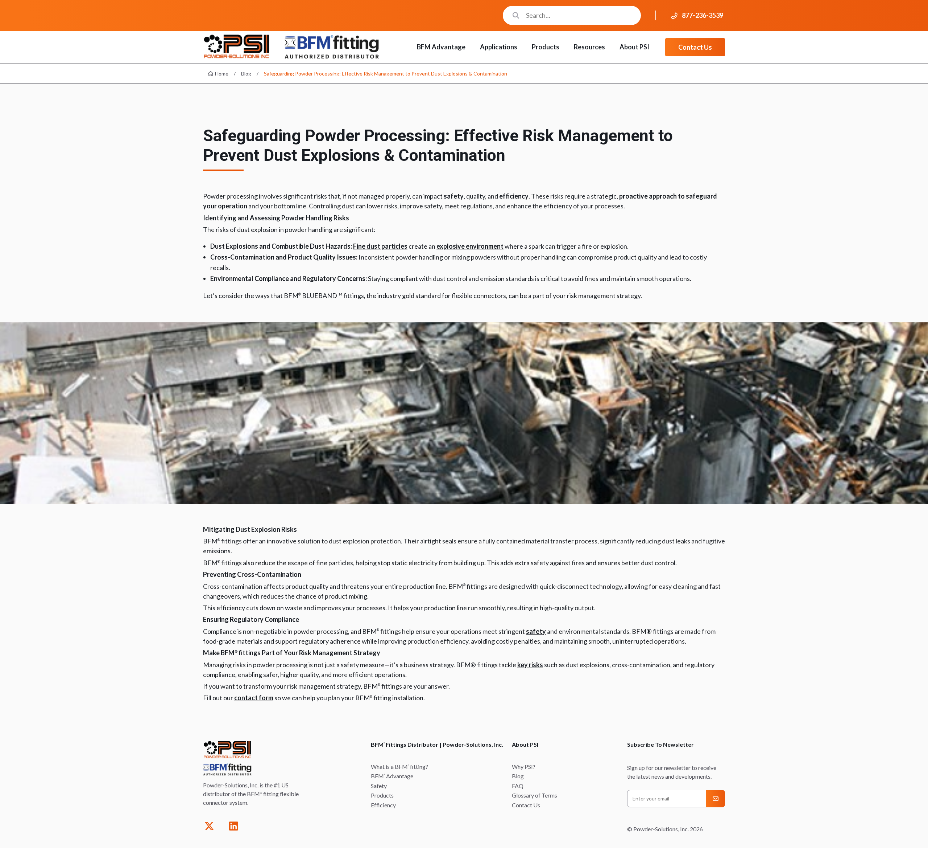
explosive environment (470, 246)
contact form (253, 698)
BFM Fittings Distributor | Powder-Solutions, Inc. (437, 744)
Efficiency (383, 805)
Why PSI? (523, 766)
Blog (246, 73)
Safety (379, 785)
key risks (530, 665)
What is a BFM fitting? (399, 766)
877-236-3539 (702, 15)
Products (382, 795)
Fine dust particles (380, 246)
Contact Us (695, 47)
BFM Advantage (392, 775)
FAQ (517, 785)
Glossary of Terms (534, 795)
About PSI (525, 744)
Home (221, 73)
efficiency (514, 196)
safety (454, 196)
